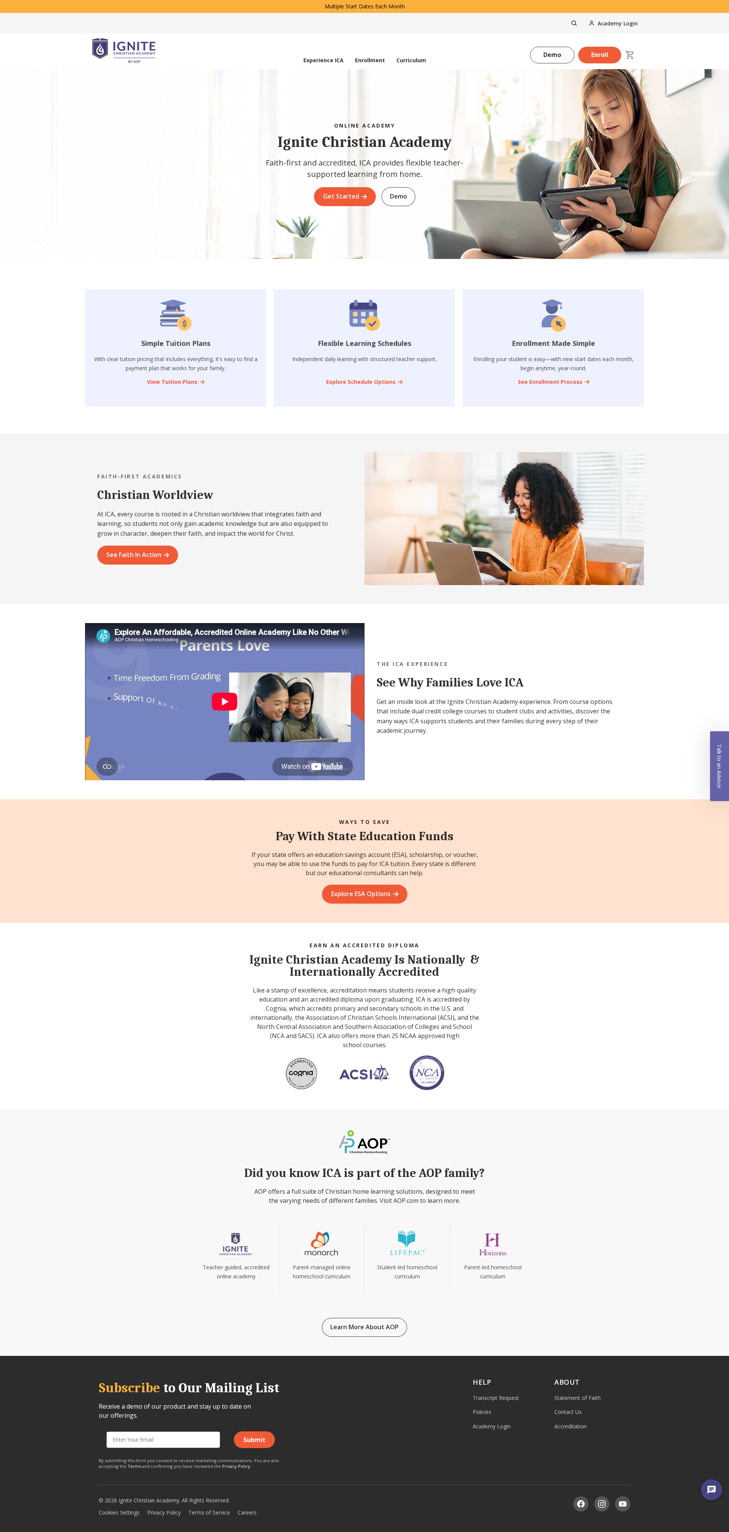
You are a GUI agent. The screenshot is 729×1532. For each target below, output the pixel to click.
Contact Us (568, 1411)
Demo (552, 54)
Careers (247, 1512)
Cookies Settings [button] (119, 1512)
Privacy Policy (236, 1466)
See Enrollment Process (550, 381)
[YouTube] (622, 1503)
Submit (254, 1440)
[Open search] (574, 23)
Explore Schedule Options (361, 381)
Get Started (341, 196)
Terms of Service (209, 1512)
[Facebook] (581, 1503)
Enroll (599, 54)
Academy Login (492, 1426)
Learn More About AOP (364, 1327)
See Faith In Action (133, 555)
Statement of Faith (577, 1397)
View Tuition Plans (172, 381)
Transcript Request (496, 1397)
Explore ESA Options (361, 894)
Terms (134, 1466)
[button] (719, 766)
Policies (482, 1411)
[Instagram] (601, 1503)
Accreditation (570, 1426)
